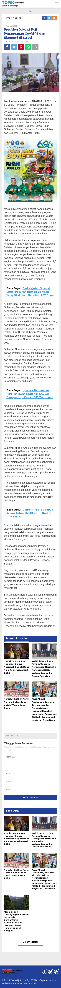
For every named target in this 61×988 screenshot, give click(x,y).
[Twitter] (49, 18)
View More (30, 942)
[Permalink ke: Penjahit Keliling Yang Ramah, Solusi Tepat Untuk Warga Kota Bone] (16, 689)
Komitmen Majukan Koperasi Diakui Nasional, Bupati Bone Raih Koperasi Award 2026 (16, 667)
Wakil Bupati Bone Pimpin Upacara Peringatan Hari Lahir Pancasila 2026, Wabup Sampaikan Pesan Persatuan (44, 840)
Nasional (15, 41)
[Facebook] (44, 18)
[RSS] (54, 18)
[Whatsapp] (28, 47)
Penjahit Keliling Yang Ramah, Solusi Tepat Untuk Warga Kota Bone (16, 874)
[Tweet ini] (14, 47)
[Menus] (56, 4)
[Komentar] (35, 47)
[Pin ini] (21, 47)
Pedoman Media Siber (24, 983)
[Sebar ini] (7, 47)
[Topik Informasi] (14, 3)
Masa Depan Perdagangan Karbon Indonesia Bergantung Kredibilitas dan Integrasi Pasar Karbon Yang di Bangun (16, 921)
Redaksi (6, 983)
